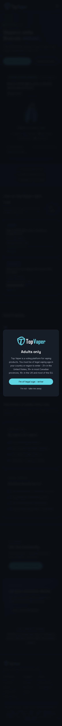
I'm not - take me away (31, 388)
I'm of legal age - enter (31, 381)
